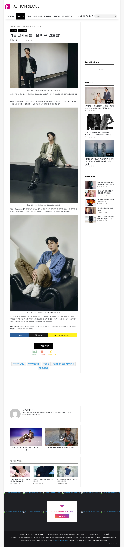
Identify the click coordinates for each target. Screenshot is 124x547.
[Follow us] (62, 508)
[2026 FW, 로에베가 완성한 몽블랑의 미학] (90, 202)
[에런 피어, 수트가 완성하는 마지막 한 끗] (90, 210)
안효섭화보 (44, 368)
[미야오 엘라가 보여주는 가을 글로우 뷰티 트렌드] (90, 193)
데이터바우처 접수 (67, 16)
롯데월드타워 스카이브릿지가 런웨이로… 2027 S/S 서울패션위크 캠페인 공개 (99, 161)
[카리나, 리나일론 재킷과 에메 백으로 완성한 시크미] (90, 219)
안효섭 (46, 364)
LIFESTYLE (48, 16)
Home (13, 26)
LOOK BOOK (38, 16)
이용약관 (54, 540)
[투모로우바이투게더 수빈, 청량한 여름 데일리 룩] (67, 471)
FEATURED (10, 16)
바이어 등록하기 (43, 346)
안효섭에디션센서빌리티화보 (64, 364)
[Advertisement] (79, 6)
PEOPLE (57, 16)
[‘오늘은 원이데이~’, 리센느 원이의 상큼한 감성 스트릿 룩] (20, 471)
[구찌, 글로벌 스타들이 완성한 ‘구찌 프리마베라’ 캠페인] (90, 185)
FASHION (21, 16)
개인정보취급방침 (63, 540)
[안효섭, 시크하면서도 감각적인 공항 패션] (43, 471)
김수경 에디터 (17, 40)
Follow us (62, 516)
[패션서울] (22, 6)
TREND (28, 16)
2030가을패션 (19, 364)
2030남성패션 (34, 364)
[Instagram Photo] (13, 501)
